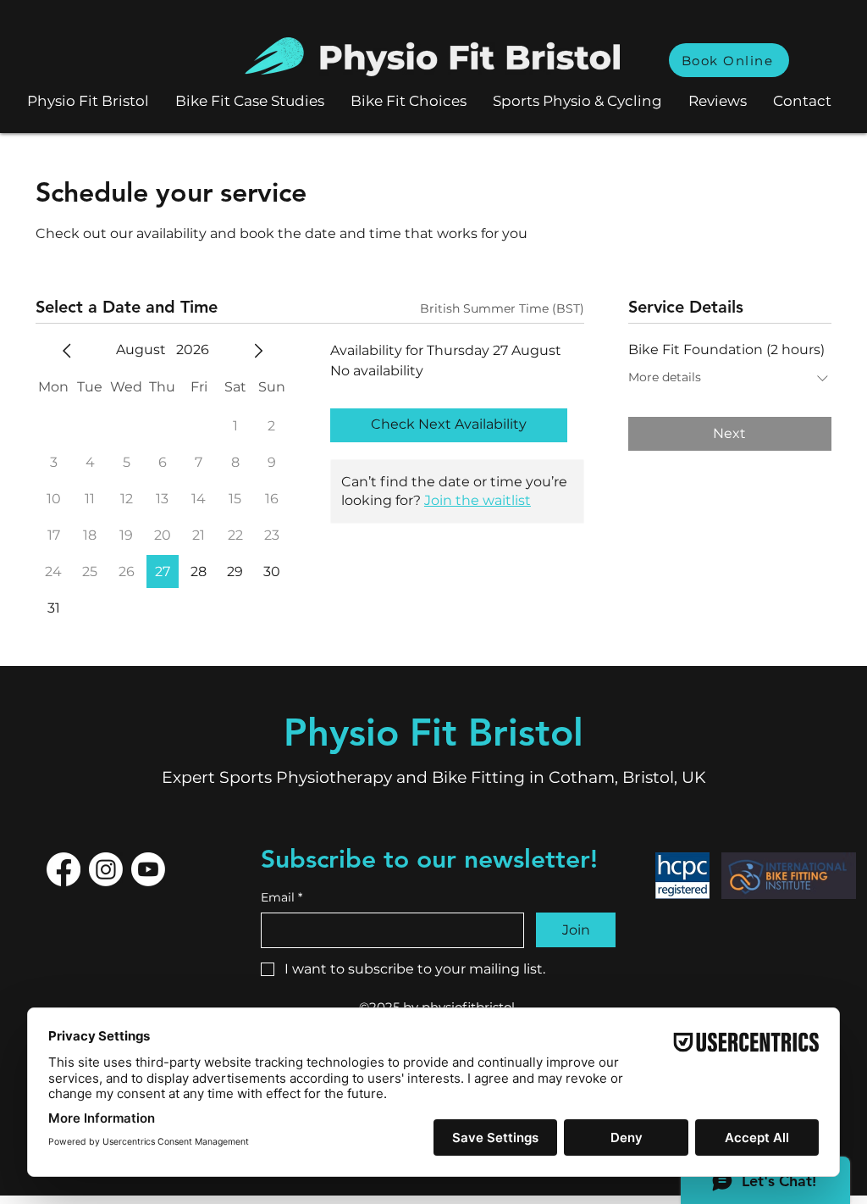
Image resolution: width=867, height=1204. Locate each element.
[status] (502, 309)
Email (281, 897)
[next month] (258, 351)
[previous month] (67, 351)
